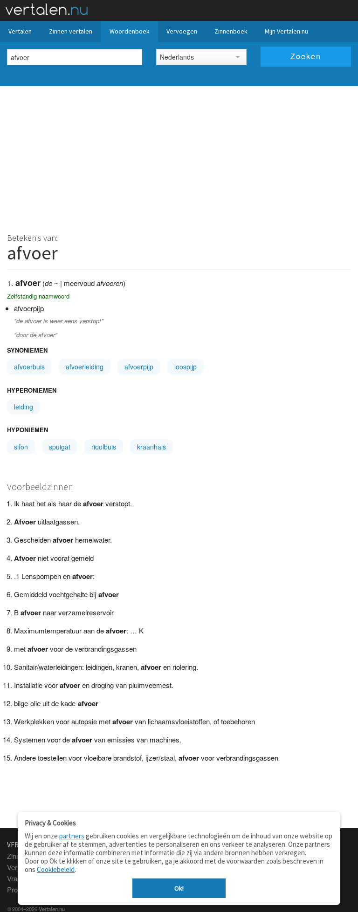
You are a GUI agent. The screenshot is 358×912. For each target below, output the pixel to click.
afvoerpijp (138, 366)
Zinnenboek (231, 31)
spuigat (59, 446)
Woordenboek (130, 31)
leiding (23, 406)
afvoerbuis (29, 366)
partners (71, 835)
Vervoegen (181, 31)
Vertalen (20, 31)
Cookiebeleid (56, 869)
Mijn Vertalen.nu (286, 31)
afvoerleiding (84, 366)
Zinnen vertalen (70, 31)
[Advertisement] (179, 156)
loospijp (185, 366)
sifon (21, 446)
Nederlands (177, 56)
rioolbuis (103, 446)
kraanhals (151, 446)
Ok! (179, 888)
